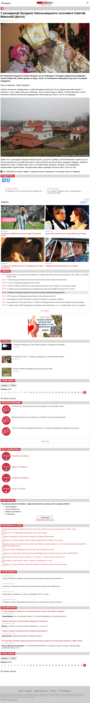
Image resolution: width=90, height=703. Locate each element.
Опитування (8, 500)
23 (72, 392)
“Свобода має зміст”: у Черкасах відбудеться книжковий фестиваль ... (39, 357)
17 (53, 392)
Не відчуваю (10, 514)
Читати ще (45, 441)
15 (46, 392)
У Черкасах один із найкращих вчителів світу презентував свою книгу (28, 549)
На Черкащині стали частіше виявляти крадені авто (23, 191)
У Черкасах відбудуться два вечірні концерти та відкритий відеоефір (39, 345)
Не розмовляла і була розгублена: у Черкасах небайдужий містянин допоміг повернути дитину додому (45, 302)
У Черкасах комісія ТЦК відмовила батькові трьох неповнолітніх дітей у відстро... (32, 602)
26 (81, 392)
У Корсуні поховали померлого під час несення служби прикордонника (36, 292)
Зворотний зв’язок (41, 691)
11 (34, 392)
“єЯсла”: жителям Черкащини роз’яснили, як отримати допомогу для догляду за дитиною (45, 428)
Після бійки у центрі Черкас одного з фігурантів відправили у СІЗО (27, 561)
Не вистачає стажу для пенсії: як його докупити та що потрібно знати (38, 406)
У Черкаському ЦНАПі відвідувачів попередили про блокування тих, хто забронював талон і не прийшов (46, 305)
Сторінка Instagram (20, 478)
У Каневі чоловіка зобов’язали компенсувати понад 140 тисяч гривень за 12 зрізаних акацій (41, 286)
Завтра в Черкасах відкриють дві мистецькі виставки (32, 369)
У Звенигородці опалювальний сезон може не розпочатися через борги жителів (37, 280)
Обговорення (9, 608)
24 (75, 392)
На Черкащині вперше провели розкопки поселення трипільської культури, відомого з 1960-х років (39, 529)
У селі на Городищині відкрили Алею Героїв (23, 283)
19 (59, 392)
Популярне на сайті (12, 525)
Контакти (53, 691)
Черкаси (7, 3)
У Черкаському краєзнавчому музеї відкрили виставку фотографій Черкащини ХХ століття (41, 289)
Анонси (6, 341)
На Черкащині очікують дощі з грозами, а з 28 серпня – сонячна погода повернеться (33, 557)
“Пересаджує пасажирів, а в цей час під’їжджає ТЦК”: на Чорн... (26, 594)
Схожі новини (9, 572)
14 (43, 392)
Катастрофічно (11, 507)
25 (78, 392)
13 (40, 392)
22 (69, 392)
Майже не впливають (13, 511)
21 (66, 392)
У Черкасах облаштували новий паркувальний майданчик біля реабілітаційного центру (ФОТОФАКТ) (40, 553)
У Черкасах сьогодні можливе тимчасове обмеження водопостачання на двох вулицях (34, 564)
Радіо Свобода (22, 85)
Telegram (76, 172)
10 (31, 392)
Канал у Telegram (19, 467)
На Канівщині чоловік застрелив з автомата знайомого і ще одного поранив (35, 299)
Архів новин (8, 381)
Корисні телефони (25, 691)
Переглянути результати (45, 520)
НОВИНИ (6, 271)
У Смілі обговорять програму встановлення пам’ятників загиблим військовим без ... (33, 578)
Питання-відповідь (11, 403)
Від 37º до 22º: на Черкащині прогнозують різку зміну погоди (24, 533)
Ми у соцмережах (10, 449)
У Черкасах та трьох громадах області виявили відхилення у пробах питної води (32, 540)
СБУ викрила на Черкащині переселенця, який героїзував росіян (31, 296)
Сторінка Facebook (20, 456)
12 (37, 392)
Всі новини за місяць (8, 398)
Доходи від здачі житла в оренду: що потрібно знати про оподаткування (39, 417)
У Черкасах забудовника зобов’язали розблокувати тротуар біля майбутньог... (31, 586)
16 (50, 392)
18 (56, 392)
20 (62, 392)
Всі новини (45, 311)
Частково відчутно (12, 509)
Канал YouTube (18, 489)
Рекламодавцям (65, 691)
